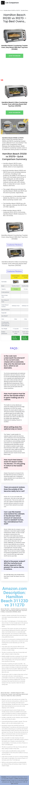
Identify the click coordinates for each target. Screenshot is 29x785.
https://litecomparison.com (16, 781)
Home (1, 10)
